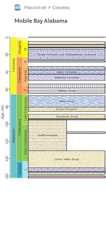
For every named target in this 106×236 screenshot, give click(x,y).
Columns (60, 7)
